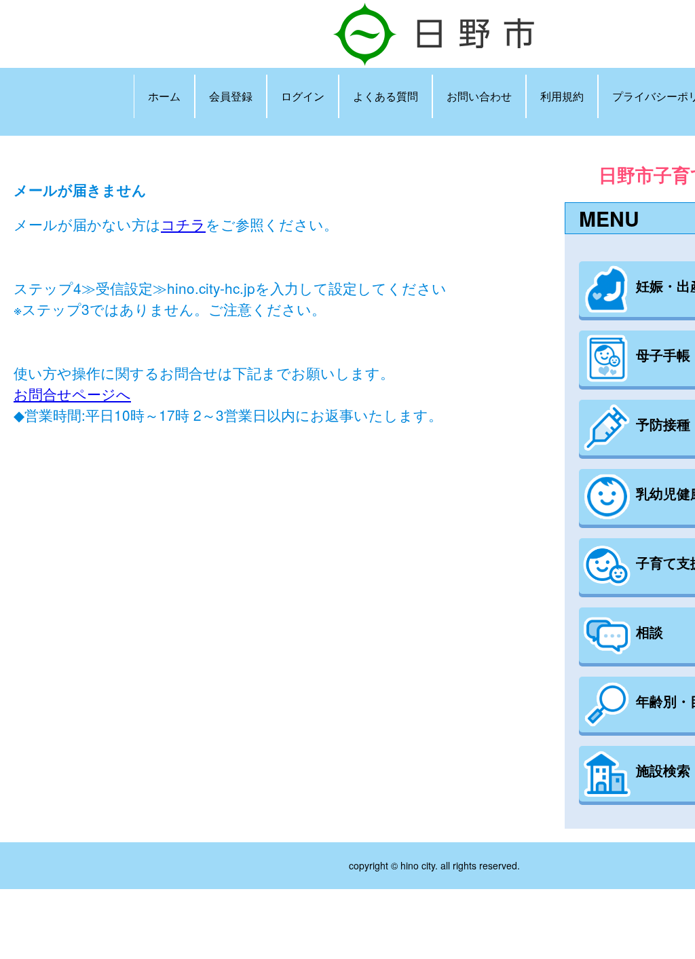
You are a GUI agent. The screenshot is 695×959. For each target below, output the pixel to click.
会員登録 (230, 96)
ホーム (164, 96)
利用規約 (562, 96)
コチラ (183, 224)
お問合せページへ (72, 393)
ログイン (302, 96)
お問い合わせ (479, 96)
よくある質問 (385, 96)
